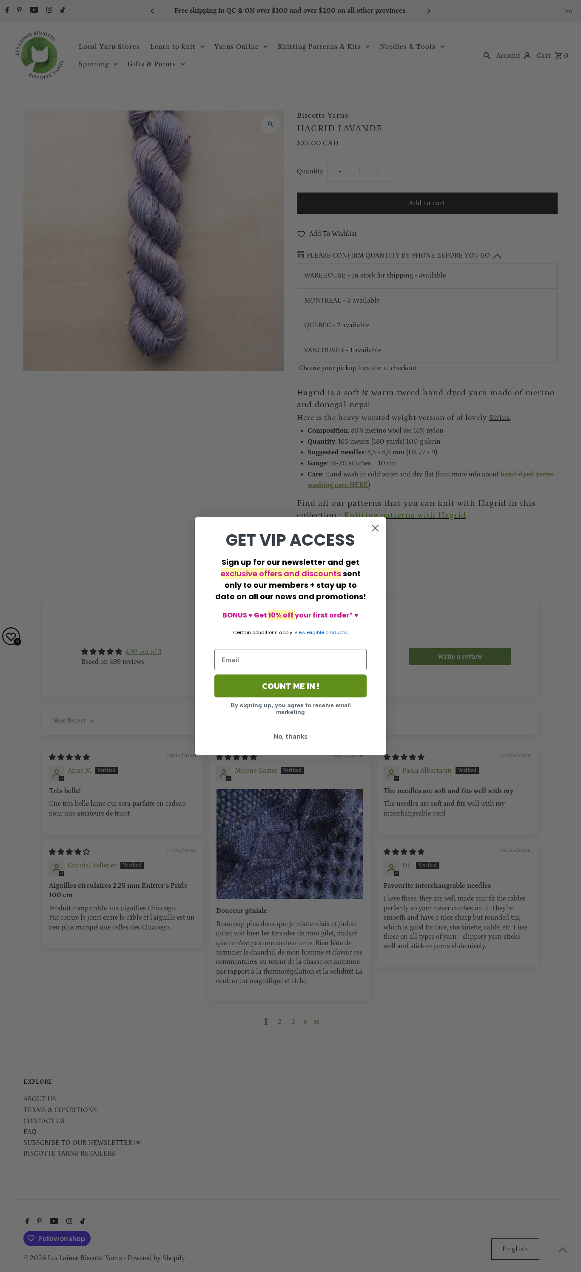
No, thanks (290, 736)
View (299, 632)
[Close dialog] (375, 528)
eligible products (327, 632)
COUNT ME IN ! (290, 686)
